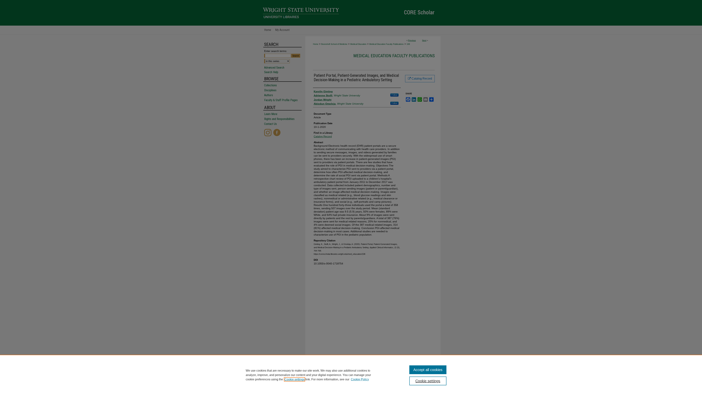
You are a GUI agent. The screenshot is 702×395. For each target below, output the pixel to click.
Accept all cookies (427, 370)
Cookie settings (294, 379)
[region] (351, 375)
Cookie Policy (360, 379)
